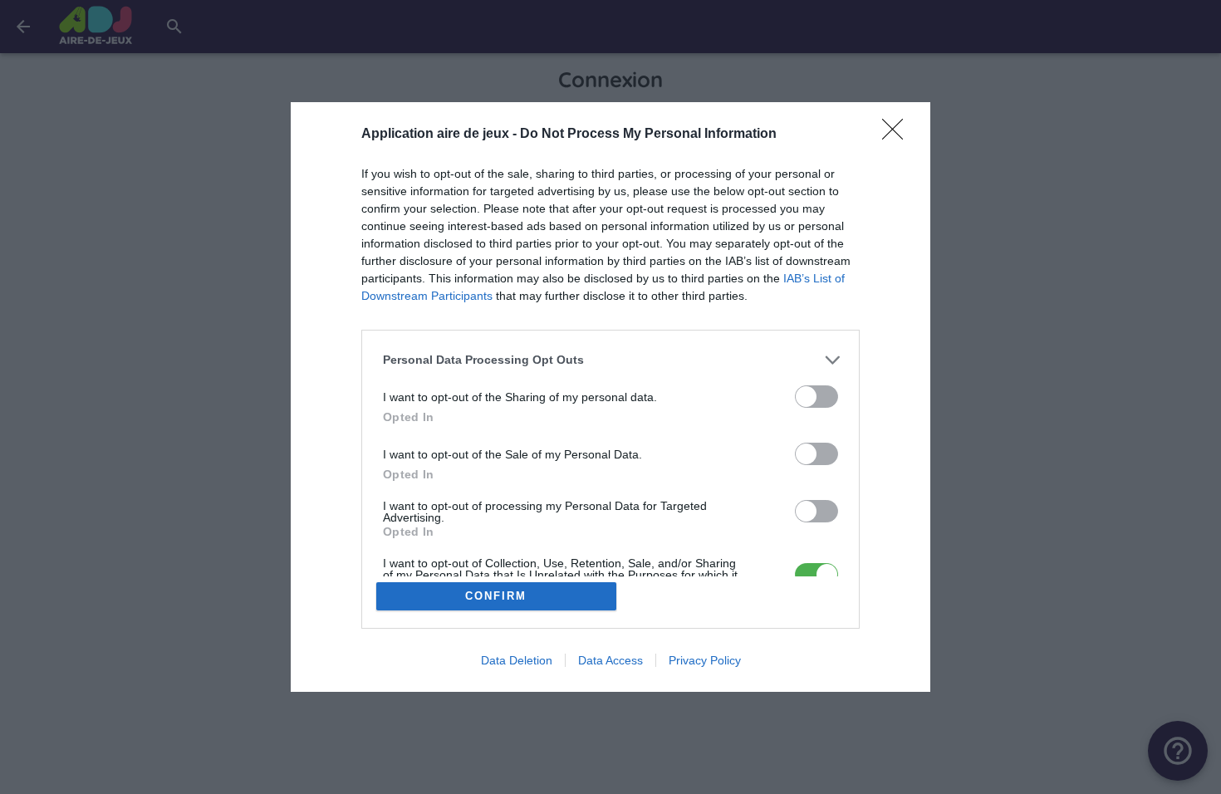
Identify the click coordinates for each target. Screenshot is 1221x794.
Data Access (610, 660)
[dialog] (610, 397)
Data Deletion (516, 660)
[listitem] (610, 360)
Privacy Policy (705, 660)
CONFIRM (496, 596)
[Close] (898, 134)
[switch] (816, 396)
